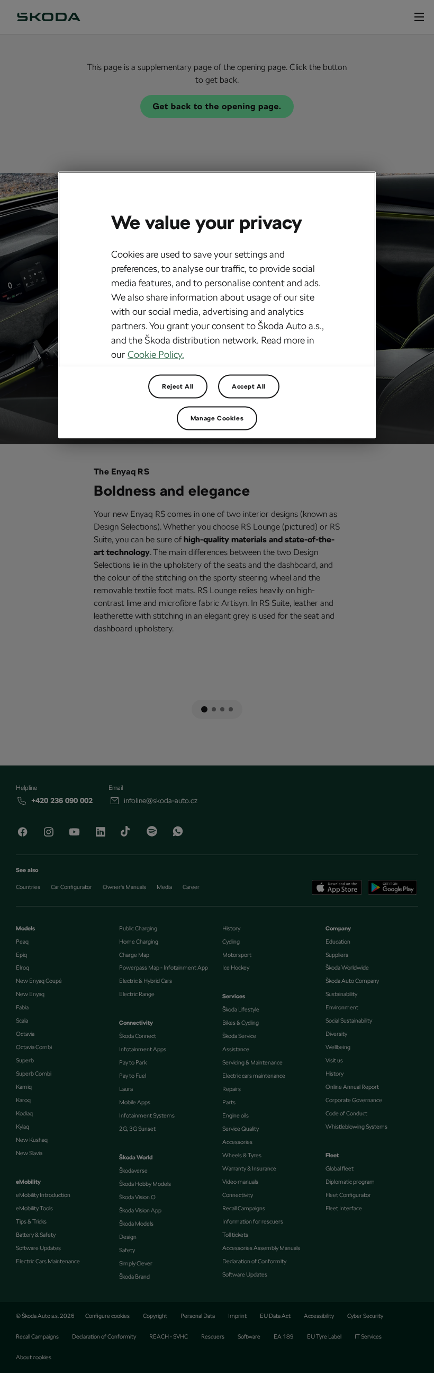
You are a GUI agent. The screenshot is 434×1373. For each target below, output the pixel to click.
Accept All (249, 386)
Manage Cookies (217, 418)
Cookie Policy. (156, 354)
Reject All (178, 386)
